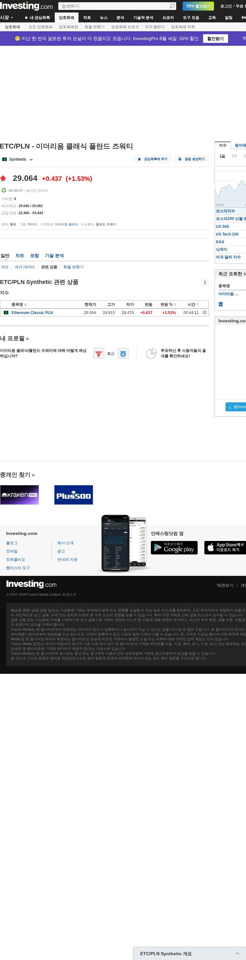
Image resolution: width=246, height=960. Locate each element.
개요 (5, 267)
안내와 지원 (67, 559)
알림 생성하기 (195, 159)
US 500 (222, 226)
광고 (61, 551)
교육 (212, 17)
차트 (87, 17)
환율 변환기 (95, 27)
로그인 (226, 6)
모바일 (12, 551)
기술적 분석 (143, 17)
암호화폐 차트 (183, 27)
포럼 (34, 255)
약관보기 (225, 585)
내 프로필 (12, 338)
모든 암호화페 (41, 27)
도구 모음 (191, 17)
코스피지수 (225, 211)
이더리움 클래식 (66, 224)
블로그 (12, 543)
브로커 (168, 17)
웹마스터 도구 (18, 568)
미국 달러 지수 (228, 257)
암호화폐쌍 (68, 27)
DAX (220, 242)
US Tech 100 (227, 234)
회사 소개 (65, 543)
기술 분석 (54, 255)
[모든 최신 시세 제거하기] (220, 302)
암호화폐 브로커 (125, 27)
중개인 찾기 (15, 475)
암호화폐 (66, 17)
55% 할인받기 (198, 6)
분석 (120, 17)
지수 (223, 145)
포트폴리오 (15, 559)
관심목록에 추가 (156, 159)
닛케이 (221, 249)
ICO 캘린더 (155, 27)
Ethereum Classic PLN (32, 313)
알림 (229, 17)
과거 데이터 (25, 267)
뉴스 (104, 17)
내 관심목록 (39, 17)
